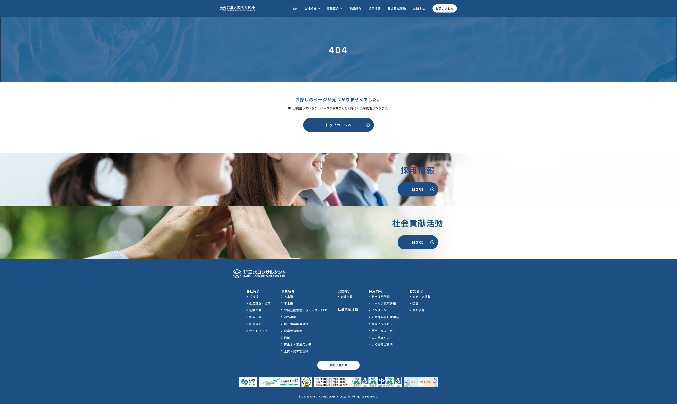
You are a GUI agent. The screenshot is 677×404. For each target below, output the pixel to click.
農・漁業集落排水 (296, 324)
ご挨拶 (253, 296)
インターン (379, 310)
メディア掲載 (421, 296)
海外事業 (290, 317)
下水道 (288, 303)
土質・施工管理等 (296, 351)
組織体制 (255, 310)
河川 (287, 337)
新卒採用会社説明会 (385, 317)
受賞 (415, 303)
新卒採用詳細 (381, 296)
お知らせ (419, 8)
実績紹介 (355, 8)
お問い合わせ (444, 8)
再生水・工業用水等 (298, 344)
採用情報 (374, 8)
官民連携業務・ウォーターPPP (305, 310)
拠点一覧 (255, 317)
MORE (417, 189)
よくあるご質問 (382, 344)
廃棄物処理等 (293, 331)
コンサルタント (382, 337)
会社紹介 (310, 8)
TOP (294, 8)
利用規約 (255, 324)
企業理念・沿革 (260, 303)
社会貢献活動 (397, 8)
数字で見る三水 (382, 331)
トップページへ (338, 124)
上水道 (288, 296)
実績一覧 (346, 296)
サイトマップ (258, 331)
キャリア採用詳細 (384, 303)
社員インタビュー (384, 324)
